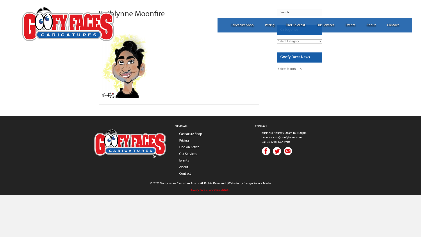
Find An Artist (295, 25)
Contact (393, 25)
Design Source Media (257, 183)
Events (350, 25)
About (371, 25)
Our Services (325, 25)
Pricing (270, 25)
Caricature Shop (242, 25)
